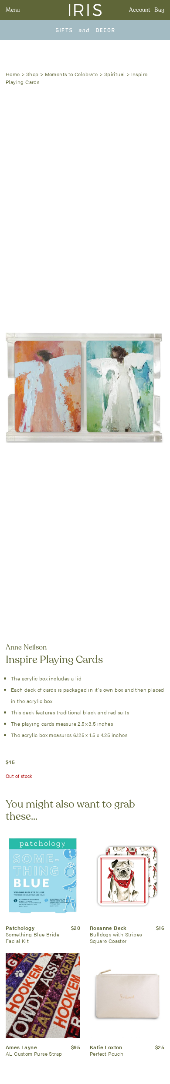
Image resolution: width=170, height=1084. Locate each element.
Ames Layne (21, 1047)
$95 (75, 1047)
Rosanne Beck (108, 928)
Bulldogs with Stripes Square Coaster (116, 937)
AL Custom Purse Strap (34, 1053)
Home (13, 74)
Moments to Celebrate (71, 74)
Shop (32, 74)
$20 (75, 928)
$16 (160, 928)
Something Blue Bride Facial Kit (32, 937)
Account (139, 10)
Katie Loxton (106, 1047)
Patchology (20, 928)
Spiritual (114, 74)
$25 (159, 1047)
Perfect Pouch (106, 1053)
